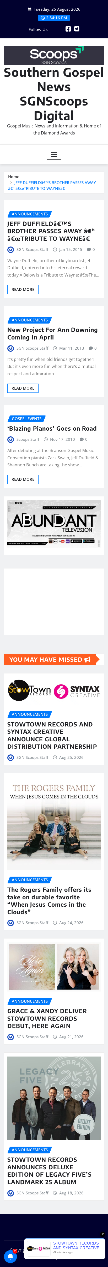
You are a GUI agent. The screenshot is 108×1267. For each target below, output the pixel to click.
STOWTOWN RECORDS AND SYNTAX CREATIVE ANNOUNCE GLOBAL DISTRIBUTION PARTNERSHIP (52, 735)
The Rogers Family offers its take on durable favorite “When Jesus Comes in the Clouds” (49, 901)
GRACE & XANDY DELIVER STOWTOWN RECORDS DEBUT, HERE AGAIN (47, 1018)
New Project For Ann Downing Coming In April (52, 333)
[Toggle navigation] (54, 154)
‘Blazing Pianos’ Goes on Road (52, 428)
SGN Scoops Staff (32, 249)
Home (13, 176)
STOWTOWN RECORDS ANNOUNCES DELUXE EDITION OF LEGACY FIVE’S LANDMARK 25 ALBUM (49, 1171)
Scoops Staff (28, 439)
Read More (23, 289)
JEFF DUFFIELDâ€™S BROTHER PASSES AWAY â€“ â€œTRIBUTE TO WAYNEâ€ (51, 231)
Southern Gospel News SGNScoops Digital (54, 93)
